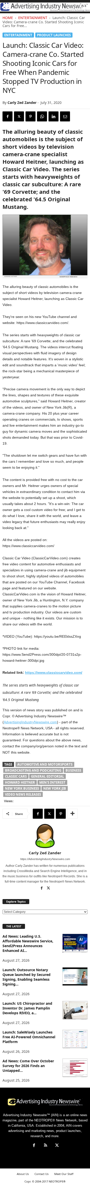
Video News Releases (23, 794)
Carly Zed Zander (22, 102)
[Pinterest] (31, 116)
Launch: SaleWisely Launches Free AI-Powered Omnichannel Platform (28, 1037)
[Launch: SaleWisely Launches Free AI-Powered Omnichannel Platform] (75, 1039)
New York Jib (54, 788)
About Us (23, 1174)
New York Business (22, 788)
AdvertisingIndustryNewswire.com (30, 722)
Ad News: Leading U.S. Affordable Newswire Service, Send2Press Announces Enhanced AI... (27, 943)
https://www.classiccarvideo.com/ (53, 672)
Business (73, 770)
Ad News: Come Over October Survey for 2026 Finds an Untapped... (28, 1066)
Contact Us (41, 1174)
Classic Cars (16, 776)
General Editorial (47, 776)
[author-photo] (45, 836)
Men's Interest (52, 782)
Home (7, 17)
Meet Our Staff (64, 1174)
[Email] (65, 116)
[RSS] (45, 1146)
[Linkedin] (53, 116)
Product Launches (54, 35)
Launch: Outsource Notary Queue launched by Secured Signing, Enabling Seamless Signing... (26, 976)
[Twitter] (19, 116)
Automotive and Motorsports (44, 764)
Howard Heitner (20, 782)
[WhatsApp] (42, 116)
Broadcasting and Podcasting (33, 770)
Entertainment (32, 17)
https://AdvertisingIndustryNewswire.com (45, 859)
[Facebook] (7, 116)
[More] (72, 814)
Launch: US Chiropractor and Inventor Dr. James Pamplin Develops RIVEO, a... (27, 1008)
